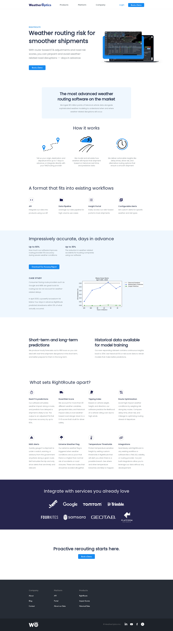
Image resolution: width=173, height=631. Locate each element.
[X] (142, 624)
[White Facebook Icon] (137, 624)
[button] (67, 4)
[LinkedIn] (126, 624)
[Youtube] (131, 624)
